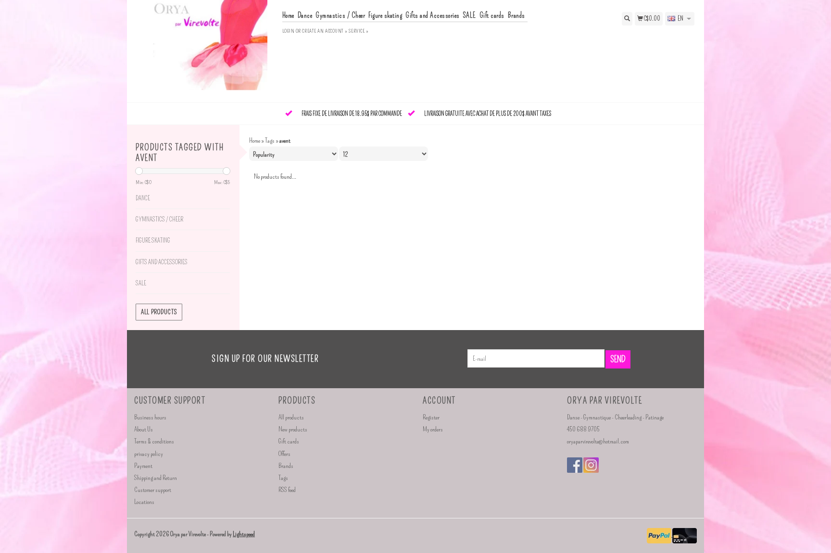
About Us (143, 429)
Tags (270, 140)
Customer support (152, 490)
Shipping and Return (155, 478)
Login (288, 31)
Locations (144, 502)
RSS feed (287, 490)
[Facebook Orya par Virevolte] (574, 465)
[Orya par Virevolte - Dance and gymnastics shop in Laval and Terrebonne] (204, 50)
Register (431, 417)
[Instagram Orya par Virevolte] (591, 465)
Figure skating (385, 15)
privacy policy (148, 454)
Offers (284, 454)
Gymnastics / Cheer (340, 15)
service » (358, 31)
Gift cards (491, 15)
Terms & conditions (154, 441)
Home (288, 15)
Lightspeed (244, 534)
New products (292, 429)
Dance (305, 15)
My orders (433, 429)
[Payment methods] (659, 534)
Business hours (150, 417)
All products (159, 312)
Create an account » (324, 31)
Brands (516, 15)
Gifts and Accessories (432, 15)
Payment (143, 466)
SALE (469, 15)
